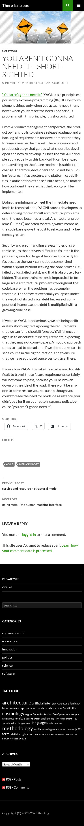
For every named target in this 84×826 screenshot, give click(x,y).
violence (14, 738)
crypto (28, 714)
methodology (29, 464)
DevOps (57, 714)
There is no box (15, 5)
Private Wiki (10, 579)
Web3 (22, 738)
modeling (47, 729)
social (50, 734)
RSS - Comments (17, 787)
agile (9, 464)
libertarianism (54, 723)
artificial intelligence (46, 703)
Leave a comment (55, 83)
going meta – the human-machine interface (32, 502)
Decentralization (42, 714)
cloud (40, 708)
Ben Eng (36, 83)
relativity (15, 734)
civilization (30, 708)
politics (7, 657)
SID (44, 734)
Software (59, 734)
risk (30, 734)
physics (70, 729)
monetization (59, 729)
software (9, 50)
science (7, 665)
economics (9, 641)
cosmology (13, 713)
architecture (16, 702)
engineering (47, 718)
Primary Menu (78, 5)
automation (67, 703)
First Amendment (63, 718)
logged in (29, 534)
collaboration (52, 708)
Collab (7, 587)
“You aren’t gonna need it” (22, 94)
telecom (69, 734)
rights (24, 734)
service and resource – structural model (29, 485)
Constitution (69, 708)
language (39, 722)
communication (13, 633)
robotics (37, 734)
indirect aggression (21, 723)
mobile (37, 729)
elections (28, 718)
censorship (16, 708)
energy (37, 718)
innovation (9, 649)
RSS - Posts (13, 779)
